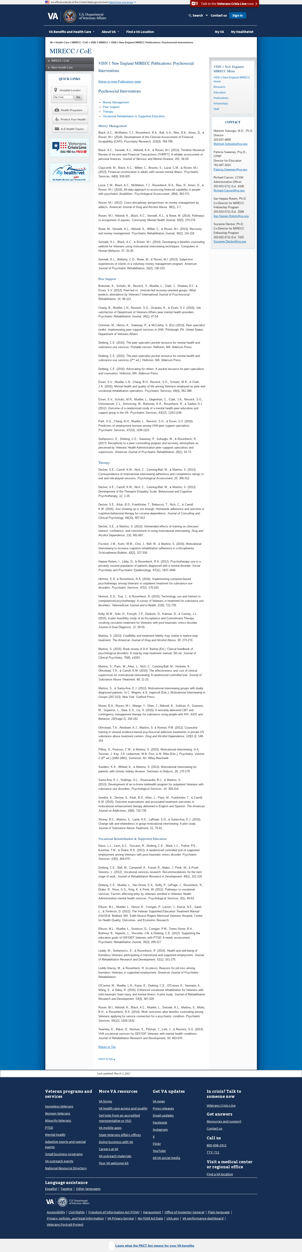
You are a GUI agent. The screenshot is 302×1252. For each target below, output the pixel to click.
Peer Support (111, 107)
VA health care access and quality (123, 1108)
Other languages (88, 1188)
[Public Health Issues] (70, 119)
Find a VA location (220, 1174)
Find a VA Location (140, 31)
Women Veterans (57, 1113)
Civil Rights (77, 1212)
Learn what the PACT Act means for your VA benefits (154, 1245)
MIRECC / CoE (80, 42)
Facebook (160, 1122)
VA (51, 42)
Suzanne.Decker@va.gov (230, 241)
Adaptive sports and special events (65, 1144)
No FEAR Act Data (150, 1218)
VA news (159, 1101)
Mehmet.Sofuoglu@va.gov (231, 144)
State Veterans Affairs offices (120, 1135)
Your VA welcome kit (113, 1163)
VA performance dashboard (203, 1218)
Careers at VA (108, 1149)
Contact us (219, 15)
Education (220, 92)
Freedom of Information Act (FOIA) (114, 1212)
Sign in (237, 15)
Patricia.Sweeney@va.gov (230, 169)
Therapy (108, 111)
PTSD (49, 1127)
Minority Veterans (58, 1120)
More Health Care (62, 67)
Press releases (163, 1108)
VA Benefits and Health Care (70, 31)
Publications (221, 98)
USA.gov (172, 1218)
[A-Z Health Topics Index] (70, 128)
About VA (109, 31)
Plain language (219, 1212)
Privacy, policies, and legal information (75, 1218)
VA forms (105, 1101)
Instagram (160, 1129)
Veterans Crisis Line (221, 1105)
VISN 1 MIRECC (99, 42)
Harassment (152, 1212)
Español (51, 1188)
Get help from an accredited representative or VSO (119, 1118)
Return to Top (107, 1047)
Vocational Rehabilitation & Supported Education (134, 116)
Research (219, 87)
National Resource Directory (66, 1168)
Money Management (116, 102)
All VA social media (166, 1157)
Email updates (163, 1115)
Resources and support (224, 1121)
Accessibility (56, 1212)
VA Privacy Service (120, 1218)
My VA (219, 31)
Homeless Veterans (59, 1106)
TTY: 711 (213, 1152)
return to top (105, 1059)
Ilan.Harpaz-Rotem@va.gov (231, 216)
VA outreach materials (115, 1156)
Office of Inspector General (184, 1212)
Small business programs (64, 1154)
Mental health (55, 1134)
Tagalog (66, 1188)
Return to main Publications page (119, 81)
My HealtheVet (242, 31)
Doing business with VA (116, 1142)
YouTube (159, 1150)
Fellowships (221, 103)
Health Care (62, 42)
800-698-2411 (217, 1145)
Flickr (157, 1143)
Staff (216, 109)
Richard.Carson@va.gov (229, 190)
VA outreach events (59, 1161)
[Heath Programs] (70, 109)
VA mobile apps (110, 1127)
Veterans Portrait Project (65, 1224)
